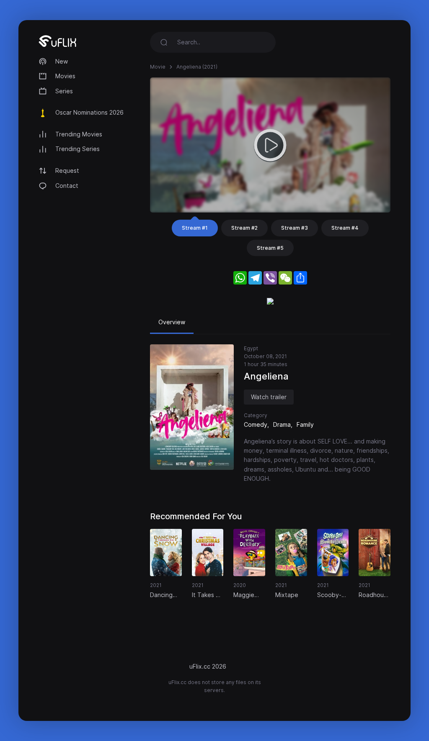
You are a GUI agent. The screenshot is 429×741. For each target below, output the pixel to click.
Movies (65, 75)
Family (305, 424)
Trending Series (77, 148)
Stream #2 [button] (244, 228)
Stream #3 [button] (294, 228)
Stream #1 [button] (195, 228)
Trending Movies (78, 134)
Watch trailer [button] (269, 396)
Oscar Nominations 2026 (89, 112)
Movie (157, 67)
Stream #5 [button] (270, 248)
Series (64, 91)
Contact (66, 185)
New (61, 61)
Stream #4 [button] (345, 228)
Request (67, 170)
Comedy (255, 424)
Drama (282, 424)
